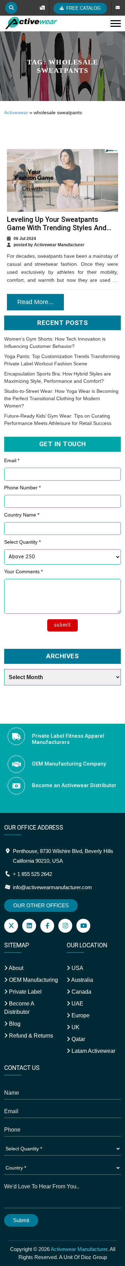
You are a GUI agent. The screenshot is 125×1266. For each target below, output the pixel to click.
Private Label (25, 992)
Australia (81, 980)
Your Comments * (23, 571)
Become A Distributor (19, 1008)
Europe (80, 1015)
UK (75, 1027)
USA (76, 968)
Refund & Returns (30, 1036)
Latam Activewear (92, 1051)
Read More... (35, 301)
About (15, 968)
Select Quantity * (22, 542)
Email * (11, 460)
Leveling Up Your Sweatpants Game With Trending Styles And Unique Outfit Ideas (57, 227)
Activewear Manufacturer (79, 1249)
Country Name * (21, 515)
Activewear (16, 112)
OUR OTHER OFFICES (41, 905)
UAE (76, 1004)
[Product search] (11, 8)
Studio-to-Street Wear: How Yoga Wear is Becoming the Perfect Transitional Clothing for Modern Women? (61, 398)
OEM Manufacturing (33, 980)
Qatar (77, 1039)
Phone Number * (22, 487)
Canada (80, 992)
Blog (14, 1024)
